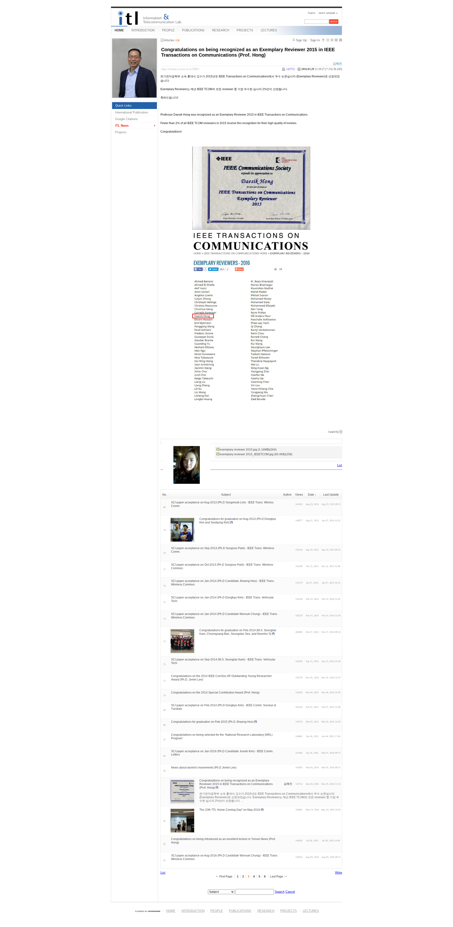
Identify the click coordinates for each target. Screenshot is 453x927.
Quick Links (123, 105)
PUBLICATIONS (193, 30)
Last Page (276, 876)
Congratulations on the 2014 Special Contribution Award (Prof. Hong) (215, 692)
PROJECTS (245, 30)
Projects (120, 132)
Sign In (315, 40)
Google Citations (126, 119)
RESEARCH (220, 30)
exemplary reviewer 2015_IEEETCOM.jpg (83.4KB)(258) (256, 454)
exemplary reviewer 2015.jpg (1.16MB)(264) (248, 449)
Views (299, 494)
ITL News (122, 125)
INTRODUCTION (143, 30)
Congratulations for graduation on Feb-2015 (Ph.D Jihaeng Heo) (212, 721)
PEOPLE (168, 30)
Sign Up (301, 40)
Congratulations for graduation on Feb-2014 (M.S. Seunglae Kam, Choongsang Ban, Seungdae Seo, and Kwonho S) (237, 632)
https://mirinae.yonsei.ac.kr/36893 (180, 69)
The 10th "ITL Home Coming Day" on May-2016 (229, 809)
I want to (333, 432)
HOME (119, 30)
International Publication (131, 112)
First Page (225, 876)
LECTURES (269, 30)
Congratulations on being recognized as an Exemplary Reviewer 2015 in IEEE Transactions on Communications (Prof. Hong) (248, 52)
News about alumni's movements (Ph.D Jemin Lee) (203, 767)
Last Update (331, 494)
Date (311, 494)
